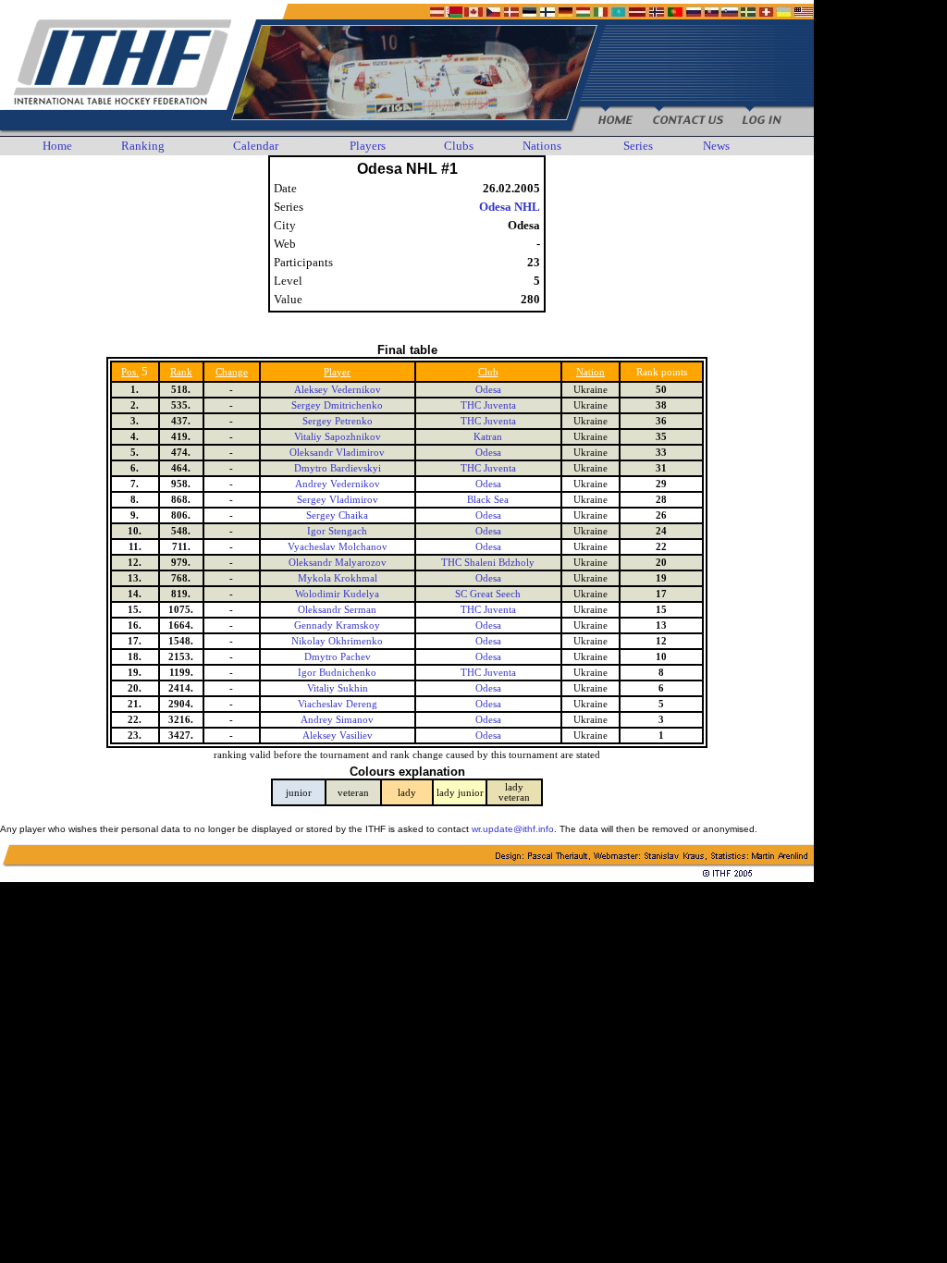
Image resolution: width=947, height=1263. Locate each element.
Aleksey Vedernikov (337, 390)
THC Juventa (488, 405)
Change (231, 372)
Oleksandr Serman (337, 610)
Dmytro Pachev (337, 657)
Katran (488, 437)
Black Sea (488, 500)
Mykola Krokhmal (337, 578)
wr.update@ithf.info (513, 829)
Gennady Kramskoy (337, 625)
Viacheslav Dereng (337, 704)
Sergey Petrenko (337, 421)
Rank (181, 372)
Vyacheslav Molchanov (337, 547)
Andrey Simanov (337, 720)
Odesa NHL (509, 207)
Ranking (143, 146)
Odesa (488, 390)
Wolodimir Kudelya (337, 594)
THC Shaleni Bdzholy (488, 563)
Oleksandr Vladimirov (337, 453)
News (716, 146)
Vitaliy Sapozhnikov (337, 437)
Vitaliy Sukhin (337, 688)
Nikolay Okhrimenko (337, 641)
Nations (542, 146)
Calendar (255, 146)
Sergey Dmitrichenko (337, 405)
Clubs (459, 146)
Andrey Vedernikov (337, 484)
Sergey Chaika (337, 515)
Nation (590, 372)
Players (368, 146)
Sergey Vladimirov (337, 500)
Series (638, 146)
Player (337, 372)
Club (488, 372)
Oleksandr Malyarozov (338, 563)
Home (57, 146)
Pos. (130, 372)
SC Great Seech (488, 594)
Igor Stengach (337, 531)
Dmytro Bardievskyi (337, 468)
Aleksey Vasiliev (337, 735)
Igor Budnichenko (337, 673)
